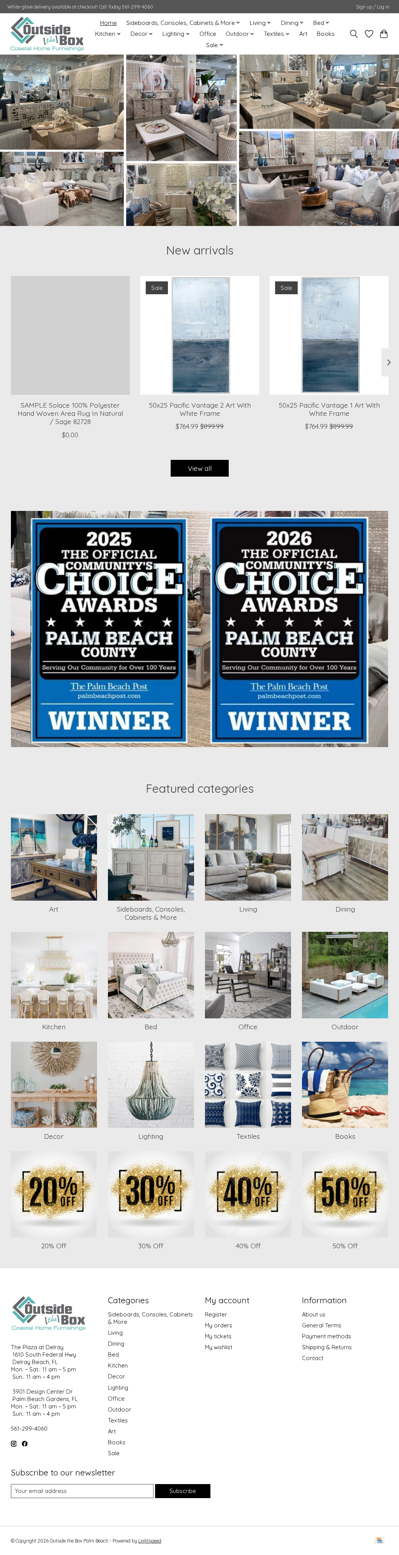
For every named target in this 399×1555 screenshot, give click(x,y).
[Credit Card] (379, 1540)
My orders (218, 1325)
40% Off (248, 1245)
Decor (54, 1136)
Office (208, 33)
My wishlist (218, 1347)
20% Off (53, 1245)
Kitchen (53, 1026)
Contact (312, 1358)
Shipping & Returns (327, 1347)
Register (216, 1314)
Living (248, 909)
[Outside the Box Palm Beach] (47, 33)
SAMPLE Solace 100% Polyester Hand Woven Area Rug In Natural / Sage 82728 (70, 413)
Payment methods (326, 1336)
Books (326, 33)
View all (200, 468)
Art (303, 33)
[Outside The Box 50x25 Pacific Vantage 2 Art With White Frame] (199, 335)
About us (313, 1314)
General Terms (321, 1325)
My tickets (218, 1336)
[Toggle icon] (353, 34)
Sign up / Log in (372, 7)
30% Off (150, 1245)
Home (108, 23)
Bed (151, 1026)
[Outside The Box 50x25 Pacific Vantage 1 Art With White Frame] (329, 335)
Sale (114, 1453)
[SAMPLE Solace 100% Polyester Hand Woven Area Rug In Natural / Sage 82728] (70, 335)
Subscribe (182, 1491)
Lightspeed (149, 1541)
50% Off (345, 1245)
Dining (345, 909)
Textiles (248, 1136)
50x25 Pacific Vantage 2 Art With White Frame (199, 409)
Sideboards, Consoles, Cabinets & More (151, 913)
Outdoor (345, 1026)
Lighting (150, 1136)
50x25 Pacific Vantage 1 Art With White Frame (329, 409)
